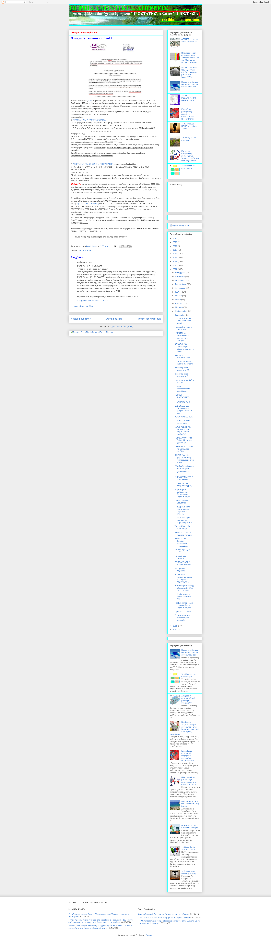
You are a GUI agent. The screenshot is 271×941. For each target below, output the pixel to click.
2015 (175, 258)
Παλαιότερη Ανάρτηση (149, 318)
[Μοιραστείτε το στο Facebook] (128, 246)
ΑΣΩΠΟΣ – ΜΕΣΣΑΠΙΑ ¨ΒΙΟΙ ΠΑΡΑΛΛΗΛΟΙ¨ (188, 98)
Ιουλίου (178, 292)
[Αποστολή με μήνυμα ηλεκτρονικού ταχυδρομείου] (120, 246)
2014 (175, 261)
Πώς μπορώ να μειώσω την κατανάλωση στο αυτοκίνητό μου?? (189, 780)
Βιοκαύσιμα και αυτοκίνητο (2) (182, 368)
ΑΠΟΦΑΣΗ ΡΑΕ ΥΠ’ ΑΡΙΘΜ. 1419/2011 (89, 120)
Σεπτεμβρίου (181, 284)
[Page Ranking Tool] (179, 225)
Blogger (149, 935)
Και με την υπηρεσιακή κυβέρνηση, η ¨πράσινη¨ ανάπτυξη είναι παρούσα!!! (190, 156)
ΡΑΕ (80, 250)
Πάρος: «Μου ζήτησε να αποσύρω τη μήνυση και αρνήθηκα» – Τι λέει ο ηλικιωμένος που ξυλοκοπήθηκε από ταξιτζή (100, 926)
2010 (175, 630)
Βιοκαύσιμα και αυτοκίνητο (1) (182, 375)
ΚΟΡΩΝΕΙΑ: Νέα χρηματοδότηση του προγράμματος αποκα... (184, 458)
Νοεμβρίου (180, 276)
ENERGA (87, 250)
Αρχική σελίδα (114, 318)
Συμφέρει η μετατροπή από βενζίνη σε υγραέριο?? (188, 699)
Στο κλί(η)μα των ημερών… (188, 138)
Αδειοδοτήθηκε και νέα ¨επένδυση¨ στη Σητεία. (190, 803)
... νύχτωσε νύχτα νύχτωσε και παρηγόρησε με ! (183, 520)
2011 (175, 626)
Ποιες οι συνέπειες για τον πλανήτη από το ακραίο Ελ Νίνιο (164, 917)
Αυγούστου (180, 288)
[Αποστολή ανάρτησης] (115, 246)
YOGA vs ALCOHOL (184, 417)
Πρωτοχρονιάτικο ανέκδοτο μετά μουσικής (182, 617)
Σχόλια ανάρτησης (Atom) (121, 326)
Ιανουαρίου (180, 315)
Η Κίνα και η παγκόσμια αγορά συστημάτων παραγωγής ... (183, 578)
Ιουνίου (178, 296)
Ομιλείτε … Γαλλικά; (183, 611)
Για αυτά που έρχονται (180, 557)
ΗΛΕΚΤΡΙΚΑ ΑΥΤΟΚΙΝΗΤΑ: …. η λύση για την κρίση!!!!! (184, 336)
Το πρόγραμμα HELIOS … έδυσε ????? (189, 126)
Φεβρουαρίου (181, 311)
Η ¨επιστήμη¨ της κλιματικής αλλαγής (189, 826)
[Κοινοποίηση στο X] (125, 246)
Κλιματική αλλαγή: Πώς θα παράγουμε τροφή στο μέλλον (163, 914)
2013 (175, 265)
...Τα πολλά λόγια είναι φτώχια (182, 422)
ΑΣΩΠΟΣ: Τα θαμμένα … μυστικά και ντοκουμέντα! (181, 542)
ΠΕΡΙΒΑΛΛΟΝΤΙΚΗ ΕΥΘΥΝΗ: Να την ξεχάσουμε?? (183, 440)
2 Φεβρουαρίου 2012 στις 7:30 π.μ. (93, 300)
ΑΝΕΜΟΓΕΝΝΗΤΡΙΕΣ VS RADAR (184, 478)
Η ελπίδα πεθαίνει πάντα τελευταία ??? (183, 596)
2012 (175, 269)
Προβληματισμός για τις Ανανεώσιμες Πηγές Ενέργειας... (184, 605)
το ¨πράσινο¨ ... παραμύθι (181, 569)
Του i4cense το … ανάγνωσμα (189, 167)
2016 (175, 254)
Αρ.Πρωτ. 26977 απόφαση (88, 204)
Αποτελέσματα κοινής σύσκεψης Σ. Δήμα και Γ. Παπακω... (184, 587)
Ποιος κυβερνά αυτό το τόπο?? (183, 328)
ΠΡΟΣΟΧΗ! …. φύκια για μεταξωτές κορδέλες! (184, 448)
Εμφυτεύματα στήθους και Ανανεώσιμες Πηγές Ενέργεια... (183, 493)
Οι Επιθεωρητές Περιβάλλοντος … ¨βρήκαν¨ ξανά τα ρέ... (183, 409)
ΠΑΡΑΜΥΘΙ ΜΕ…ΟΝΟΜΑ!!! (182, 501)
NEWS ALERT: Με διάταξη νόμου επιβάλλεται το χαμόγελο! (183, 430)
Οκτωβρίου (180, 280)
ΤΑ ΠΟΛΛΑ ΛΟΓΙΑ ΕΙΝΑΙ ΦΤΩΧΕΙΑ (183, 563)
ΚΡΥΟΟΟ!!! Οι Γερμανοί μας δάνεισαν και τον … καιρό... (184, 347)
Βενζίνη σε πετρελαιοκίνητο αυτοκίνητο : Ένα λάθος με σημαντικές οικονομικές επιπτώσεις (185, 728)
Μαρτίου (179, 307)
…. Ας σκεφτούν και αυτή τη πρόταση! (184, 362)
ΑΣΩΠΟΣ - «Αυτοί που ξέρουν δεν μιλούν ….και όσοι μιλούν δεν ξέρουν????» (189, 72)
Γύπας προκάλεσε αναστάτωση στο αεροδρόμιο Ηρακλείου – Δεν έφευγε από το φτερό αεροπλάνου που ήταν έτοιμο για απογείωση (100, 921)
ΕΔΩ (90, 100)
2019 (175, 242)
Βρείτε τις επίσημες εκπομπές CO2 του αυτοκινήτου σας (189, 84)
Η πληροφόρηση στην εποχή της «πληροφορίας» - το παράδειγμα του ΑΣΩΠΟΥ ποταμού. (190, 57)
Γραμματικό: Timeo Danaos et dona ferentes (183, 320)
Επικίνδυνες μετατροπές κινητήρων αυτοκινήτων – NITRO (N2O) (187, 114)
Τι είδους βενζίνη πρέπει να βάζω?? (189, 848)
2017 (175, 250)
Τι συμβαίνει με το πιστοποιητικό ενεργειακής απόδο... (182, 510)
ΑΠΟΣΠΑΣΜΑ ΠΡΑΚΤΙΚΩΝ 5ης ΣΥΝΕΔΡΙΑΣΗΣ (93, 164)
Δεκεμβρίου (180, 272)
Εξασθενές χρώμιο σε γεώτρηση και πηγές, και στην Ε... (184, 469)
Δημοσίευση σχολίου (83, 306)
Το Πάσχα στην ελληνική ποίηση (188, 872)
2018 (175, 246)
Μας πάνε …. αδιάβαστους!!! (182, 356)
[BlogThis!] (122, 246)
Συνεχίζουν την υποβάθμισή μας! (183, 484)
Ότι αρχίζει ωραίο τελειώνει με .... (182, 527)
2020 (175, 238)
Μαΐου (178, 299)
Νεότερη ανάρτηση (81, 318)
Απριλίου (179, 303)
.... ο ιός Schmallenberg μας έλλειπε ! (182, 388)
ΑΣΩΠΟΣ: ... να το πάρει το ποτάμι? (189, 40)
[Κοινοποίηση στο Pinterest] (130, 246)
